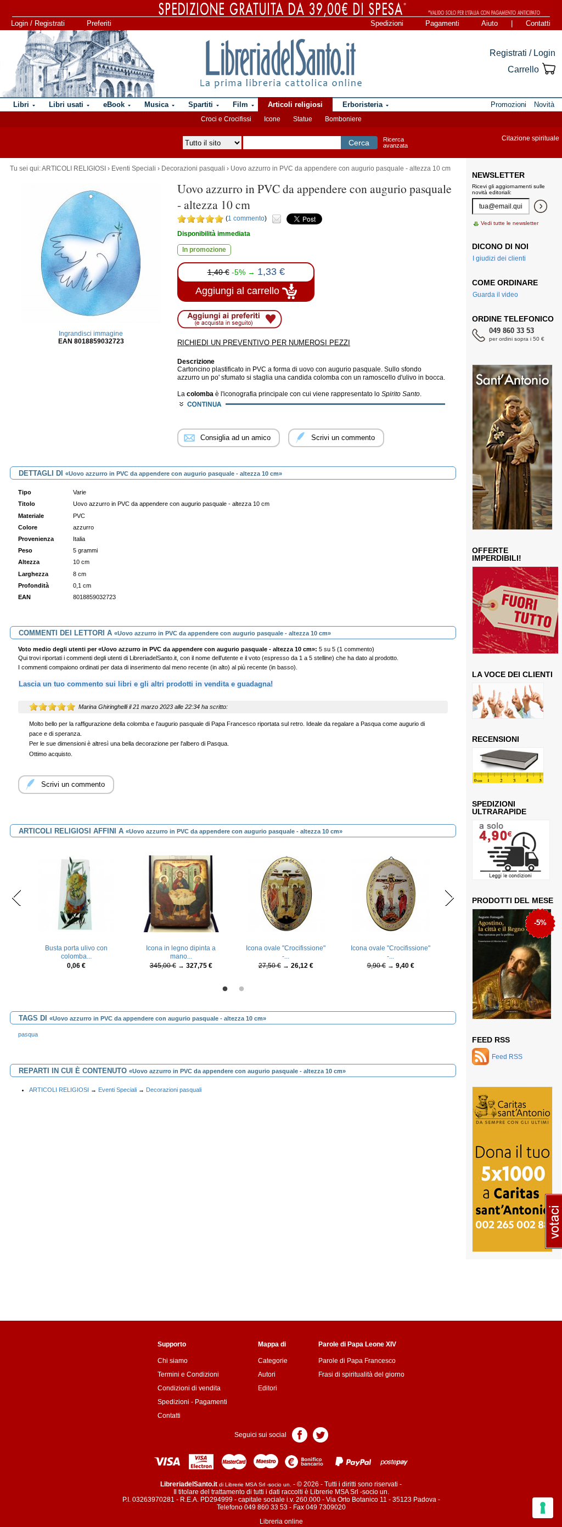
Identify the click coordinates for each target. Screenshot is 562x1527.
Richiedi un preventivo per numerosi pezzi (263, 343)
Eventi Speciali (133, 168)
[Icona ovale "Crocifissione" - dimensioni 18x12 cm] (390, 893)
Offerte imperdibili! (496, 554)
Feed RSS (491, 1039)
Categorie (273, 1361)
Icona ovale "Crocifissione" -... (285, 952)
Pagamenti (442, 23)
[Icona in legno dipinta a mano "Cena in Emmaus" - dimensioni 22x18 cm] (181, 893)
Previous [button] (17, 898)
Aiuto (489, 23)
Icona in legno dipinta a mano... (181, 952)
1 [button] (225, 989)
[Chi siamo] (78, 63)
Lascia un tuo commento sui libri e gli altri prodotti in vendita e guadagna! (146, 684)
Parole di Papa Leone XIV (357, 1344)
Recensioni (495, 739)
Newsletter (498, 175)
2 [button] (241, 989)
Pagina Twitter (320, 1434)
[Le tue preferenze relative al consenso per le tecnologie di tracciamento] (542, 1507)
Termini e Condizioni (188, 1374)
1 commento (246, 218)
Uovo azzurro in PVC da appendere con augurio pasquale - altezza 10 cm (341, 168)
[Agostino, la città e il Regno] (512, 963)
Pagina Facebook (299, 1434)
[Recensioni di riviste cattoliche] (508, 765)
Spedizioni (386, 23)
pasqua (28, 1034)
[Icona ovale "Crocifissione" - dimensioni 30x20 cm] (286, 893)
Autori (267, 1374)
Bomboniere (343, 119)
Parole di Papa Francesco (357, 1361)
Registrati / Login (522, 53)
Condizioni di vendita (189, 1388)
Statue (302, 119)
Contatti (538, 23)
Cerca (359, 142)
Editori (267, 1388)
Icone (272, 119)
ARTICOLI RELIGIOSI (74, 168)
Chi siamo (173, 1361)
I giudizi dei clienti (499, 258)
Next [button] (449, 898)
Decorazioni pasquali (193, 168)
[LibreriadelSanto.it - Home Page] (281, 63)
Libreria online (281, 1521)
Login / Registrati (38, 23)
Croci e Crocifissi (226, 119)
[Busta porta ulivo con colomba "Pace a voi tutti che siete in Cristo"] (76, 893)
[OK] (540, 206)
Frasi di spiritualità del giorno (361, 1374)
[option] (76, 912)
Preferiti (99, 23)
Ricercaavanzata (395, 142)
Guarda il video (495, 294)
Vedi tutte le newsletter (509, 223)
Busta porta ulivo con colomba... (76, 952)
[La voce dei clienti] (508, 700)
